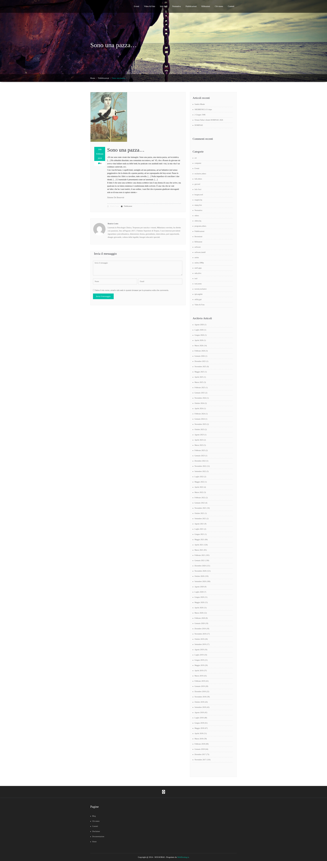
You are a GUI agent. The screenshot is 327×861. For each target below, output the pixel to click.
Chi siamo (219, 6)
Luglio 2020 (199, 592)
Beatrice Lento (114, 206)
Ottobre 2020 (199, 576)
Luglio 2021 (199, 529)
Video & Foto (149, 6)
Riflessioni (205, 6)
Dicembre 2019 (200, 629)
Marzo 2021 (199, 550)
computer (198, 163)
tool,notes (198, 284)
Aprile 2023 (199, 440)
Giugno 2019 (199, 660)
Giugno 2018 (199, 723)
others (197, 216)
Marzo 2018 (199, 739)
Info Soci (163, 6)
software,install (200, 252)
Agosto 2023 (199, 435)
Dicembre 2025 (200, 361)
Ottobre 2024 (199, 403)
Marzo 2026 (199, 346)
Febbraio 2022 (200, 498)
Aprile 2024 (199, 408)
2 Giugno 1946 (200, 115)
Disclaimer (96, 831)
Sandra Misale (200, 104)
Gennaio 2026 (200, 356)
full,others (198, 179)
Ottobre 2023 (199, 429)
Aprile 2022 (199, 487)
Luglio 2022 (199, 477)
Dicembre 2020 (200, 566)
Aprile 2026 (199, 340)
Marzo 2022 (199, 492)
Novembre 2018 (200, 697)
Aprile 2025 (199, 377)
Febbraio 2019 (200, 681)
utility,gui (198, 299)
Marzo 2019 (199, 676)
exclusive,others (200, 174)
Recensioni (198, 237)
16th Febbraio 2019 (99, 153)
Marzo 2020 (199, 613)
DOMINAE (199, 125)
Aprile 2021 (199, 545)
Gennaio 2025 (200, 393)
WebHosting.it (183, 857)
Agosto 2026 (199, 325)
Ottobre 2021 (199, 513)
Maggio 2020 (199, 602)
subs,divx (198, 273)
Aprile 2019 (199, 671)
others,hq (198, 221)
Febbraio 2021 (200, 555)
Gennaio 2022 (200, 503)
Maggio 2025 (199, 372)
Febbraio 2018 (200, 744)
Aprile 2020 (199, 608)
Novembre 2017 (200, 760)
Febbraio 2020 (200, 618)
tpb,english (198, 294)
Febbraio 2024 (200, 414)
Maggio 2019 (199, 665)
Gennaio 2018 (200, 749)
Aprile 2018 (199, 733)
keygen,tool (199, 195)
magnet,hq (198, 200)
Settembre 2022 (200, 471)
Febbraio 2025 (200, 388)
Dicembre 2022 (200, 461)
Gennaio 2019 (200, 686)
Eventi (136, 6)
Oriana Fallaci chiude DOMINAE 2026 (209, 120)
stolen (197, 257)
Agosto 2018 (199, 712)
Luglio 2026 (199, 330)
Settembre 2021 (200, 519)
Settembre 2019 (200, 644)
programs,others (200, 226)
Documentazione (98, 836)
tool (196, 278)
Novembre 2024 (200, 398)
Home (92, 78)
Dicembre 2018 (200, 692)
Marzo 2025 (199, 382)
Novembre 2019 (200, 634)
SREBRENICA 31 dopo (203, 109)
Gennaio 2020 (200, 623)
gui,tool (197, 184)
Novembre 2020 (200, 571)
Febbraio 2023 (200, 450)
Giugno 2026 (199, 335)
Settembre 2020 (200, 581)
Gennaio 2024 (200, 419)
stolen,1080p (199, 263)
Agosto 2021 (199, 524)
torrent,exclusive (201, 289)
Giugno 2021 (199, 534)
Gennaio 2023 (200, 456)
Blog (94, 816)
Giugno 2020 (199, 597)
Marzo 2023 (199, 445)
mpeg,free (198, 205)
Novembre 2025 (200, 367)
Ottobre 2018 (199, 702)
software (198, 247)
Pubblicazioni (191, 6)
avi (196, 158)
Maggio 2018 (199, 728)
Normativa (176, 6)
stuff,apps (198, 268)
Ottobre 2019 (199, 639)
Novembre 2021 (200, 508)
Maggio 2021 (199, 540)
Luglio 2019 (199, 655)
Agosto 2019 (199, 650)
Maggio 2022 (199, 482)
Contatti (231, 6)
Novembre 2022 (200, 466)
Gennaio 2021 (200, 560)
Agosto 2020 (199, 587)
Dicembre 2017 (200, 754)
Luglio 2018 (199, 718)
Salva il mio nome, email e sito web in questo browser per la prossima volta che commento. (132, 290)
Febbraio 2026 (200, 351)
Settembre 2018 (200, 707)
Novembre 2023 (200, 424)
